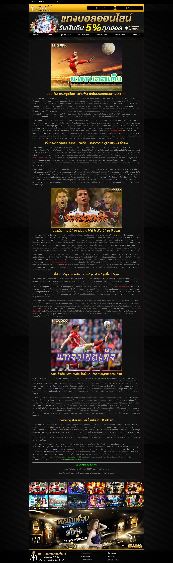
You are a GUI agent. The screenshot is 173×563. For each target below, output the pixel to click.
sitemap (136, 34)
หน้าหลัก (33, 2)
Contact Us (112, 553)
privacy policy (113, 560)
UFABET (50, 2)
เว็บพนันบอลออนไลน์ (39, 158)
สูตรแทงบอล (66, 34)
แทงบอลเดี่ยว (120, 34)
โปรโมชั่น (41, 2)
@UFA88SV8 (83, 459)
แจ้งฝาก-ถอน (60, 2)
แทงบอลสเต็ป (102, 34)
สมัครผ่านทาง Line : (70, 459)
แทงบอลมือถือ (83, 34)
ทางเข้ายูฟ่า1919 (116, 131)
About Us (111, 556)
